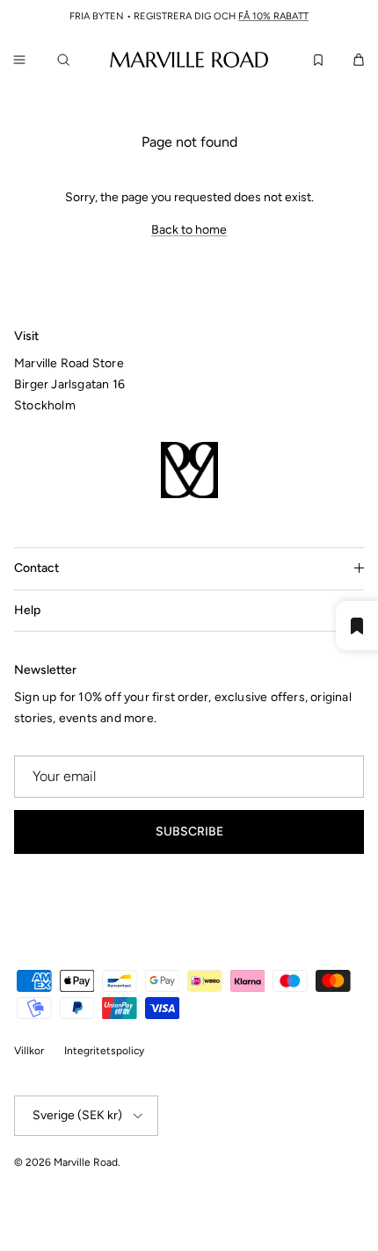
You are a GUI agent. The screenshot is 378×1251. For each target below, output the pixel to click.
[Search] (67, 59)
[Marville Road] (189, 59)
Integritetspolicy (104, 1051)
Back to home (189, 229)
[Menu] (19, 59)
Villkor (29, 1051)
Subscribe (189, 831)
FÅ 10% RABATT (273, 16)
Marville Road (86, 1162)
